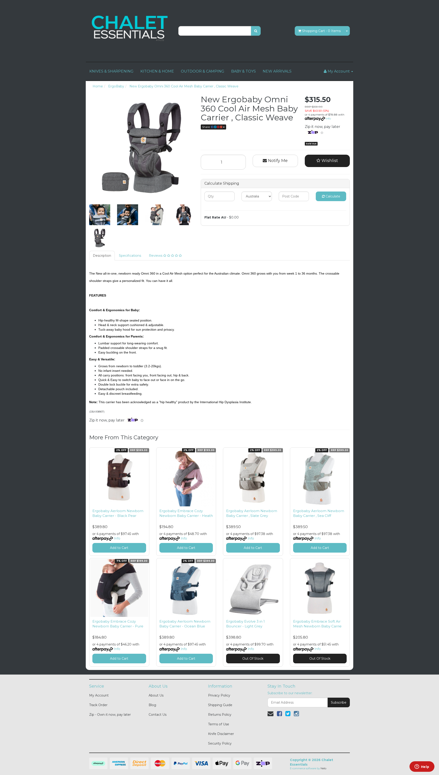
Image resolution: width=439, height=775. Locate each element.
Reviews (156, 256)
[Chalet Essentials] (130, 28)
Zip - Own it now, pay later (110, 715)
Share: (206, 127)
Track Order (98, 705)
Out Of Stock (252, 658)
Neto (323, 768)
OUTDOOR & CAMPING (202, 71)
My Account (99, 695)
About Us (156, 695)
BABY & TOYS (243, 71)
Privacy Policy (219, 695)
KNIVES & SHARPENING (111, 71)
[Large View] (99, 214)
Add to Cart (119, 548)
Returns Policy (219, 715)
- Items (321, 31)
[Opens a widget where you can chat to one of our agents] (421, 767)
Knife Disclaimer (221, 734)
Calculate (332, 196)
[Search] (256, 31)
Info (328, 118)
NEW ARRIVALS (277, 71)
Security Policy (220, 743)
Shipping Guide (220, 705)
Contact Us (157, 715)
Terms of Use (218, 724)
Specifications (130, 256)
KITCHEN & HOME (157, 71)
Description (102, 256)
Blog (152, 705)
